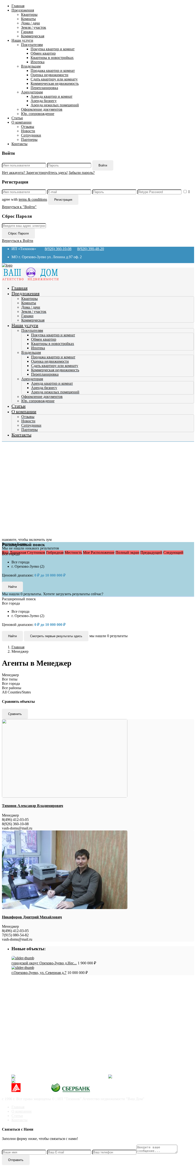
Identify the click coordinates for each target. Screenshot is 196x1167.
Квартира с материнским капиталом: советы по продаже (67, 1013)
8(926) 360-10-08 (58, 249)
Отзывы (27, 127)
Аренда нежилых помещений (55, 105)
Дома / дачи (30, 23)
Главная (17, 6)
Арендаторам (32, 92)
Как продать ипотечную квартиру (48, 1017)
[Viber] (144, 1077)
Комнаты (28, 19)
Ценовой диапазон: (17, 575)
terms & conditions (33, 199)
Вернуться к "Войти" (19, 207)
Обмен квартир (43, 53)
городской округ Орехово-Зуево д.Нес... (44, 963)
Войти (102, 165)
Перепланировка (44, 88)
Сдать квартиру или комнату (54, 79)
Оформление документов (41, 109)
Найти (12, 636)
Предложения (22, 10)
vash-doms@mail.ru (26, 1060)
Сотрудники (31, 135)
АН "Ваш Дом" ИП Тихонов (34, 1068)
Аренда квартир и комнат (51, 96)
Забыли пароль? (82, 173)
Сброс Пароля (18, 233)
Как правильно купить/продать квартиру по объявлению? (68, 1009)
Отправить (15, 1160)
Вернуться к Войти (17, 241)
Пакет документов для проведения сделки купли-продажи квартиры (77, 1000)
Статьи (17, 118)
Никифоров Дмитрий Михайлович (32, 917)
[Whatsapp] (50, 1081)
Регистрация (63, 199)
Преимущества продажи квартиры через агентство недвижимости (75, 1004)
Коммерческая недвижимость (55, 83)
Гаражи (27, 32)
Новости (28, 131)
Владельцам (31, 66)
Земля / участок (33, 27)
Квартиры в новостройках (52, 58)
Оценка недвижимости (49, 75)
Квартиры (29, 14)
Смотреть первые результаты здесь (56, 636)
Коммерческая (32, 36)
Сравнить (15, 714)
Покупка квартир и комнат (53, 49)
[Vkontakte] (58, 1077)
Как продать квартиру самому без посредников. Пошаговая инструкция (79, 996)
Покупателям (32, 45)
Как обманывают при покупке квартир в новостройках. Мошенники (77, 991)
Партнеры (29, 139)
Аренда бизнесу (44, 101)
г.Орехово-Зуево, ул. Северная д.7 (38, 973)
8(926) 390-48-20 (90, 249)
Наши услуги (22, 40)
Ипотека (37, 62)
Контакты (19, 144)
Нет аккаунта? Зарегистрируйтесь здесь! (35, 173)
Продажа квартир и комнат (53, 71)
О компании (21, 122)
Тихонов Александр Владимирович (32, 806)
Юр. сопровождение (37, 114)
